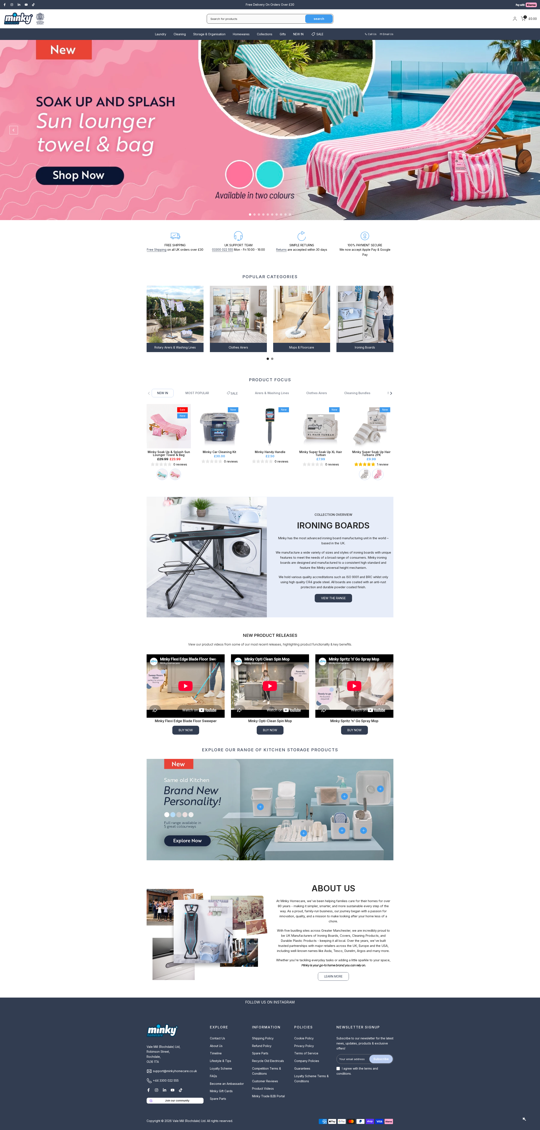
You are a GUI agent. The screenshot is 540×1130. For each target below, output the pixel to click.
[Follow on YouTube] (26, 4)
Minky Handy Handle (270, 452)
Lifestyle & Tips (220, 1061)
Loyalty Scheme (221, 1068)
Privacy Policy (304, 1046)
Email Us (388, 34)
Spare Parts (218, 1098)
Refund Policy (261, 1046)
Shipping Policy (263, 1038)
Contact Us (217, 1038)
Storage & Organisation (209, 34)
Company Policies (306, 1061)
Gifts (283, 34)
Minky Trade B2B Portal (268, 1096)
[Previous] (13, 130)
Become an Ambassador (227, 1083)
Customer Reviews (265, 1081)
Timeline (216, 1053)
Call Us (372, 34)
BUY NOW (186, 730)
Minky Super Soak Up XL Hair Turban (320, 453)
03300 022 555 (222, 249)
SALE (319, 34)
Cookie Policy (304, 1038)
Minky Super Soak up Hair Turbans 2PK (371, 453)
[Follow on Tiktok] (33, 4)
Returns (281, 249)
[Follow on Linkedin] (19, 4)
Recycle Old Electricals (268, 1061)
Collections (264, 34)
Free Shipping (156, 249)
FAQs (213, 1076)
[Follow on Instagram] (11, 4)
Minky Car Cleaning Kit (219, 452)
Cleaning (180, 34)
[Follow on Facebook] (4, 4)
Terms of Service (306, 1053)
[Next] (526, 130)
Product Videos (263, 1088)
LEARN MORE (333, 976)
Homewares (241, 34)
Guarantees (302, 1068)
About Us (216, 1046)
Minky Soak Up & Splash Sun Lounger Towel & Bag (169, 453)
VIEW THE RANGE (333, 598)
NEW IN (298, 34)
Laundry (160, 34)
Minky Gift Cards (221, 1091)
